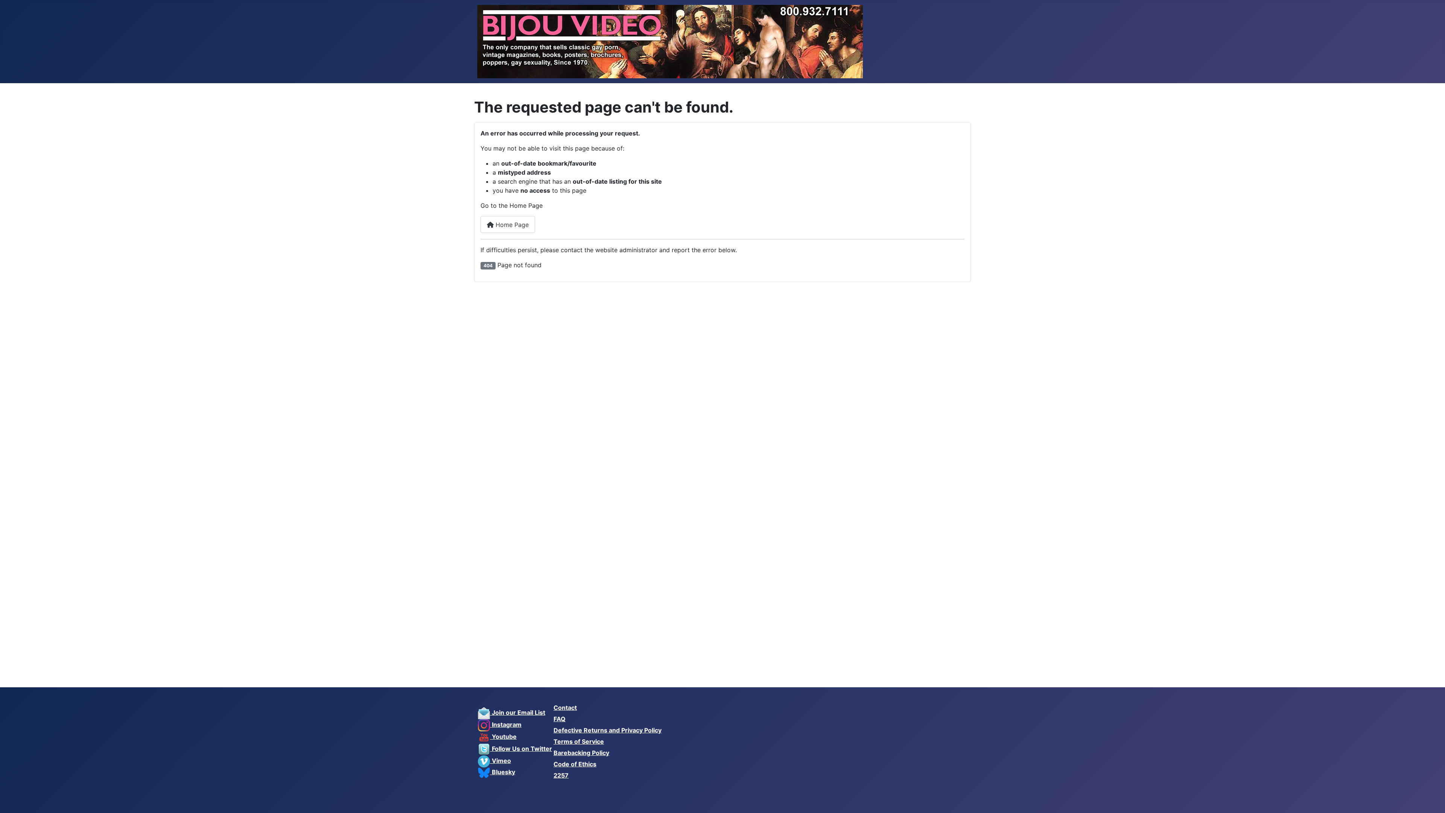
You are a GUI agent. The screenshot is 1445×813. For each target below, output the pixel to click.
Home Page (511, 224)
